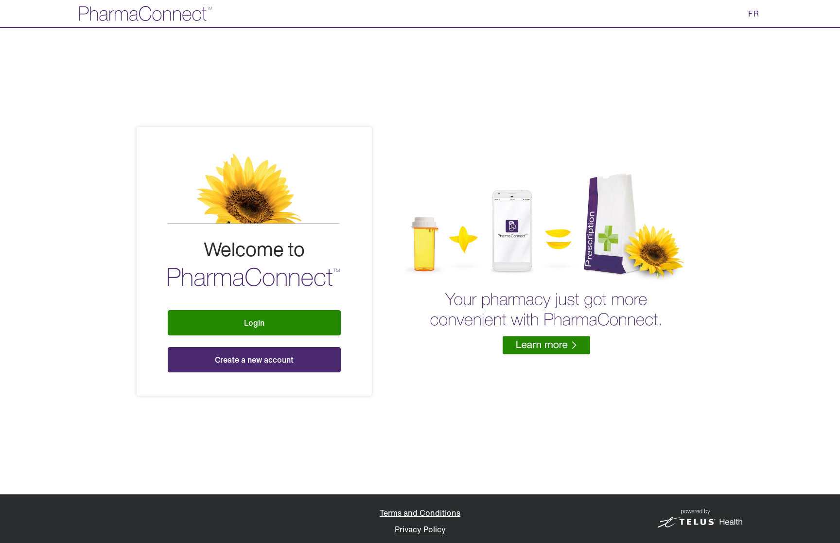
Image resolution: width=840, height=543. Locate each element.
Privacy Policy (420, 529)
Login (254, 323)
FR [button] (753, 13)
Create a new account (254, 360)
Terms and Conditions (420, 513)
